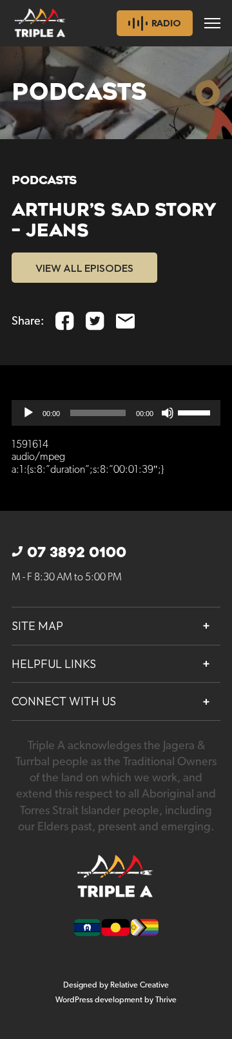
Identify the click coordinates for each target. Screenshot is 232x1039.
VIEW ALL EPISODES (84, 268)
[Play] (28, 412)
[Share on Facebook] (64, 321)
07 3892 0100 (76, 553)
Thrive (166, 1000)
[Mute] (167, 412)
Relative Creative (139, 985)
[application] (116, 413)
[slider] (196, 411)
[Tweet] (95, 321)
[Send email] (125, 321)
